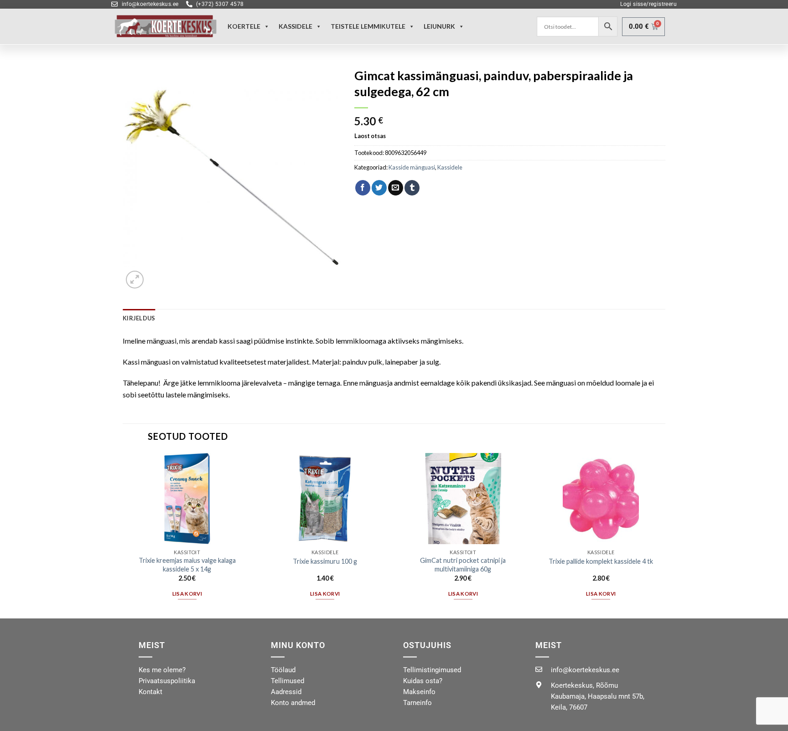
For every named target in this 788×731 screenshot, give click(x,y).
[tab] (139, 318)
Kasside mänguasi (412, 167)
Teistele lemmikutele (368, 26)
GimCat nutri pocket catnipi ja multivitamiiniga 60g (463, 564)
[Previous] (123, 535)
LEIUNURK (439, 26)
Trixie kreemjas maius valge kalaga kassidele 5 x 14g (187, 564)
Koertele (244, 26)
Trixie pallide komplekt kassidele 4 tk (601, 561)
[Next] (665, 535)
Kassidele (295, 26)
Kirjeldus (139, 318)
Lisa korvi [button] (187, 594)
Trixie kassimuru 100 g (325, 561)
